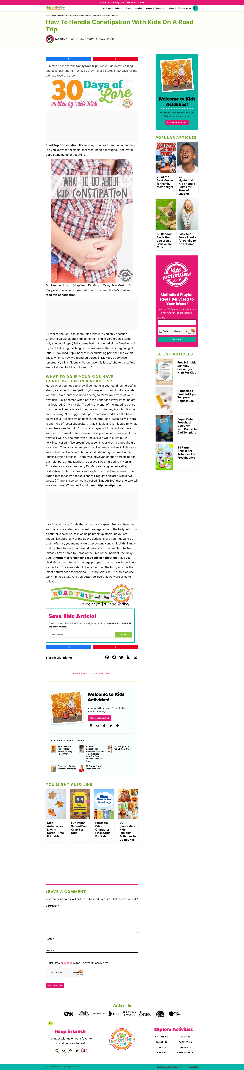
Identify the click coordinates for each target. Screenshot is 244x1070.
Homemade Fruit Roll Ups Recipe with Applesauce (186, 396)
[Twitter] (111, 725)
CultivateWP (193, 1067)
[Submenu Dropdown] (112, 8)
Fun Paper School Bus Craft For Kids (79, 827)
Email (50, 950)
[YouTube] (97, 725)
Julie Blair (62, 39)
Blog (54, 15)
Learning (138, 8)
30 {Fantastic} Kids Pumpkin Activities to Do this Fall (127, 831)
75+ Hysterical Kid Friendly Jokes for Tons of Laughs (187, 185)
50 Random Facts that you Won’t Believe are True (164, 240)
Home (48, 15)
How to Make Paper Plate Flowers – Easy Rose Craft (65, 750)
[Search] (195, 8)
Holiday (171, 8)
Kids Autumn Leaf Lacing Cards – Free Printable (56, 829)
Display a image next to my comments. (79, 963)
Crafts (128, 8)
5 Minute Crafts (184, 8)
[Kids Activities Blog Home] (56, 8)
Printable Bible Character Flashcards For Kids (102, 829)
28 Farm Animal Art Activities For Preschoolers (186, 452)
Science (149, 8)
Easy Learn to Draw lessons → (129, 2)
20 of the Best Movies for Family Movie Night (165, 182)
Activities (107, 8)
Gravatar (66, 963)
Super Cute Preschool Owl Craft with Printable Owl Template (187, 426)
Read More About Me (99, 718)
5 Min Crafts (185, 1052)
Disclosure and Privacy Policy (167, 1067)
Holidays (185, 1047)
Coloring (118, 8)
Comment (52, 906)
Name (50, 939)
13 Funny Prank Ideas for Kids (93, 767)
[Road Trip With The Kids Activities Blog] (92, 93)
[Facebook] (104, 725)
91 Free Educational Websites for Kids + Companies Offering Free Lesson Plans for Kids (95, 753)
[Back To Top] (50, 1023)
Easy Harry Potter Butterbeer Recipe (67, 767)
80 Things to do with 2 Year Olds (122, 747)
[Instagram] (91, 725)
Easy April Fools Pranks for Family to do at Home (187, 239)
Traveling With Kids (101, 674)
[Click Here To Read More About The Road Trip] (92, 595)
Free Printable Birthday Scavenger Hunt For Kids (186, 367)
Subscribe (177, 339)
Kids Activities (64, 15)
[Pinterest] (117, 725)
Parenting (160, 8)
